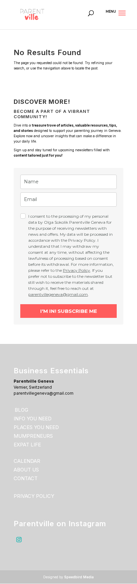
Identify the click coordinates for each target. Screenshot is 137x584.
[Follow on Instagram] (19, 539)
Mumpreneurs (33, 436)
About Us (26, 469)
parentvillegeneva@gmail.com (58, 294)
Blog (21, 410)
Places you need (36, 427)
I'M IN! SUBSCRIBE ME (68, 311)
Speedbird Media (79, 577)
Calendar (27, 461)
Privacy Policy (76, 270)
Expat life (27, 444)
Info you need (33, 418)
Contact (26, 478)
